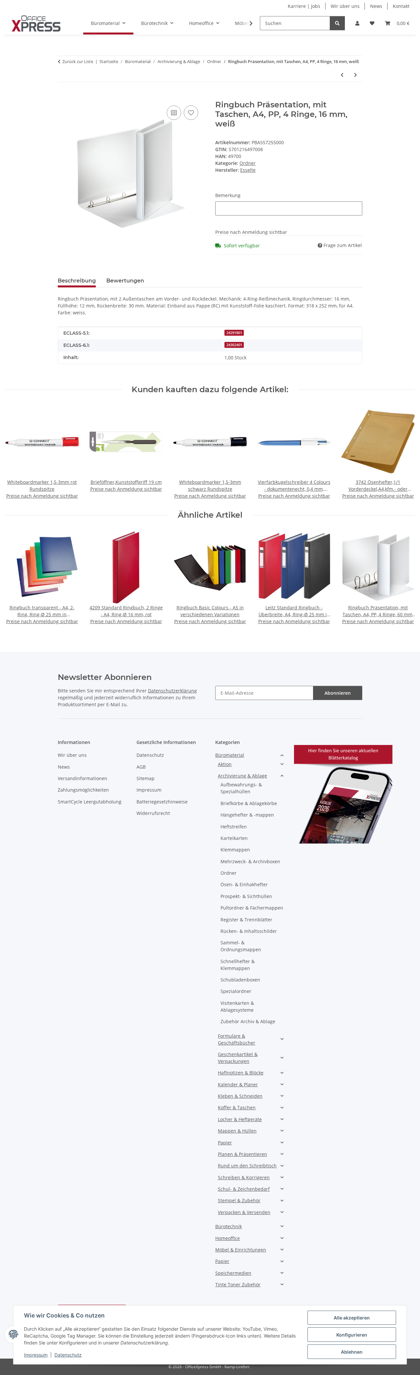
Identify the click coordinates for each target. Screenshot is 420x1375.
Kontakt (401, 6)
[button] (357, 23)
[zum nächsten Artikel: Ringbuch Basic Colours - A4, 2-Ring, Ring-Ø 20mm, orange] (355, 75)
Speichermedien (233, 1273)
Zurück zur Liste (77, 61)
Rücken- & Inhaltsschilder (248, 931)
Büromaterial (229, 755)
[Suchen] (337, 23)
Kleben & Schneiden (240, 1096)
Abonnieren (338, 693)
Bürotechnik (228, 1226)
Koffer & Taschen (237, 1107)
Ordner (248, 163)
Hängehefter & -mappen (247, 815)
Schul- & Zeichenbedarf (244, 1189)
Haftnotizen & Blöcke (240, 1073)
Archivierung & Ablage (242, 776)
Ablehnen (352, 1352)
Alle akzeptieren (352, 1317)
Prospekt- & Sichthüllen (246, 896)
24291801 (234, 332)
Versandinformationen (82, 778)
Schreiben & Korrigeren (244, 1177)
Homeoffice (227, 1238)
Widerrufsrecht (153, 813)
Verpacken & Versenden (244, 1212)
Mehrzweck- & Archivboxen (250, 861)
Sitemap (145, 778)
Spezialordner (235, 991)
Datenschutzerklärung (172, 691)
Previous (16, 452)
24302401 (234, 345)
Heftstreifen (233, 826)
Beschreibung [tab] (77, 281)
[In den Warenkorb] (63, 96)
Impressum (36, 1355)
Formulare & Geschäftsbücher (236, 1039)
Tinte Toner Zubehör (238, 1284)
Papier (225, 1142)
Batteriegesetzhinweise (162, 802)
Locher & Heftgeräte (240, 1119)
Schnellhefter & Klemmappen (237, 964)
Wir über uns (345, 6)
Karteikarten (234, 838)
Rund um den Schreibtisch (247, 1165)
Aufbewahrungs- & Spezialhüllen (241, 788)
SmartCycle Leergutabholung (89, 802)
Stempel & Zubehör (239, 1200)
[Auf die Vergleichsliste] (174, 112)
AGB (141, 767)
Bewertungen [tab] (125, 281)
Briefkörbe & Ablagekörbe (248, 803)
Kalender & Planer (238, 1084)
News (376, 6)
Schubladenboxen (240, 980)
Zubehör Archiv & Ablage (247, 1021)
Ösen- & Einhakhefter (244, 884)
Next (404, 452)
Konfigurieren (351, 1335)
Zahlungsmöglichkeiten (83, 790)
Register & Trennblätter (246, 919)
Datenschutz (68, 1355)
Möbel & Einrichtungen (240, 1250)
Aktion (225, 764)
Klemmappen (235, 849)
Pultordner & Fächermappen (251, 908)
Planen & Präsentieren (242, 1154)
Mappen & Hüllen (237, 1131)
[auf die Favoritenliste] (191, 112)
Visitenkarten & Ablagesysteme (237, 1006)
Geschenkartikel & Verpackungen (238, 1057)
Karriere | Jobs (304, 6)
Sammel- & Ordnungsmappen (240, 946)
